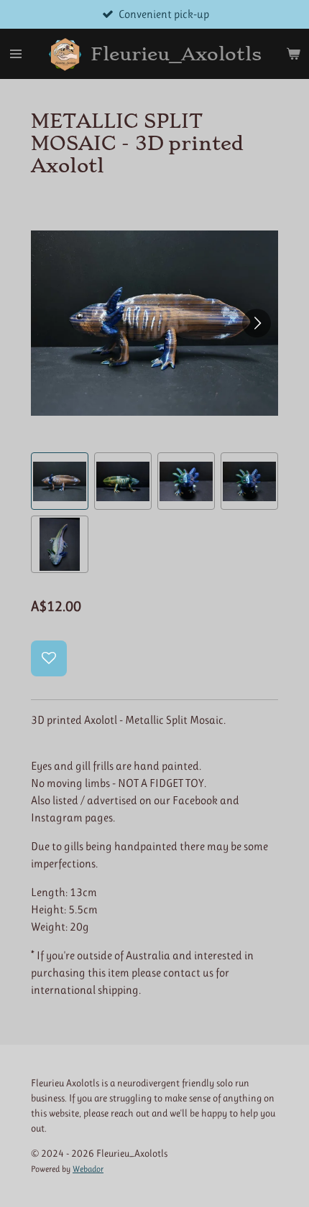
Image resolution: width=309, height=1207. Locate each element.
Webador (88, 1169)
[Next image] (256, 323)
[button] (59, 481)
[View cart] (293, 54)
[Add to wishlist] (49, 658)
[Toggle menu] (16, 54)
